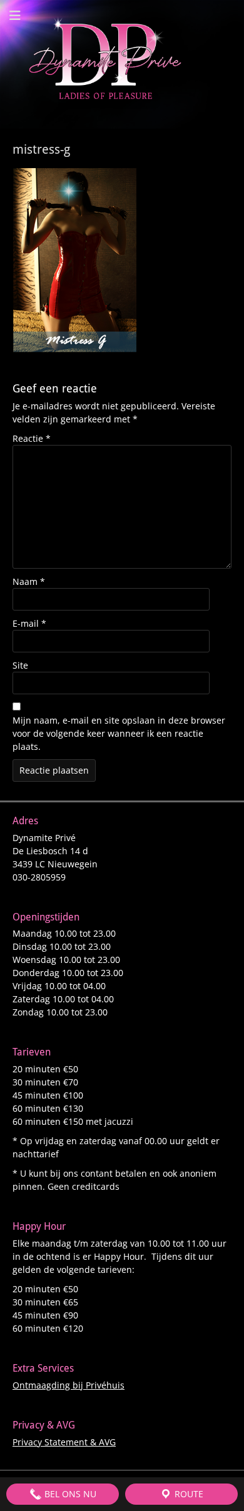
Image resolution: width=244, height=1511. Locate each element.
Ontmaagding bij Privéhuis (69, 1385)
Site (20, 665)
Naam (29, 581)
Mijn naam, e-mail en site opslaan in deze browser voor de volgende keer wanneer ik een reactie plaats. (119, 733)
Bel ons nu (69, 1494)
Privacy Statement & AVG (64, 1442)
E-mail (29, 623)
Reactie (32, 438)
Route (187, 1494)
